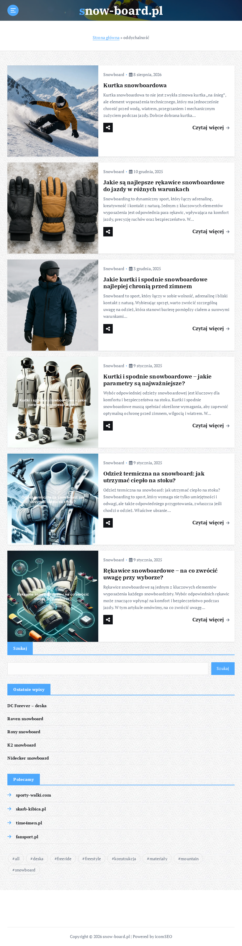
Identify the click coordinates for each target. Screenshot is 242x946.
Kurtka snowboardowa (135, 85)
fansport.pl (27, 836)
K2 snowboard (21, 745)
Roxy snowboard (23, 731)
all (17, 858)
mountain (190, 858)
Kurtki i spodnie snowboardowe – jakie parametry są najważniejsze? (157, 380)
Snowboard (113, 74)
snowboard (25, 870)
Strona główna (106, 37)
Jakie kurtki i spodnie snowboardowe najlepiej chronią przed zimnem (155, 283)
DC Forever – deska (26, 705)
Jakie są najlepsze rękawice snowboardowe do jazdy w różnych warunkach (164, 186)
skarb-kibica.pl (31, 809)
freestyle (93, 858)
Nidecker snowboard (27, 758)
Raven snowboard (25, 718)
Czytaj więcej (208, 127)
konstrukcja (125, 858)
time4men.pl (29, 823)
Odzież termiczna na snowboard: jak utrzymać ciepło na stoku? (154, 477)
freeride (64, 858)
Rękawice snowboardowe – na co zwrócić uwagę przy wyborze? (160, 574)
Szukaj (20, 648)
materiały (158, 858)
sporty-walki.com (33, 795)
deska (38, 858)
